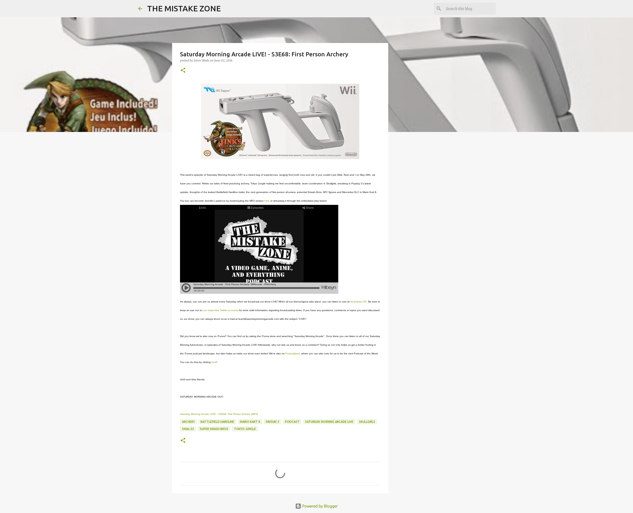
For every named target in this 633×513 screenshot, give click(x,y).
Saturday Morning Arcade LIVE (329, 421)
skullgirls (367, 421)
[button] (183, 70)
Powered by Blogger (319, 506)
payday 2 (272, 421)
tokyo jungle (245, 428)
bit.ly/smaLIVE (358, 301)
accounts (233, 310)
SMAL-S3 (188, 428)
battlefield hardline (217, 421)
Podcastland (292, 353)
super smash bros (214, 428)
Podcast (292, 421)
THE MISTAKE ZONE (184, 8)
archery (188, 421)
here (267, 200)
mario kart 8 (250, 421)
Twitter (223, 310)
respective (213, 310)
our (205, 310)
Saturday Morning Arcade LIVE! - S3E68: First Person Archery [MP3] (219, 414)
